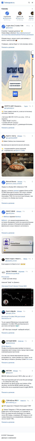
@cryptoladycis (9, 108)
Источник (30, 359)
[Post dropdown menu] (32, 26)
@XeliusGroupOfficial (12, 273)
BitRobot (4, 220)
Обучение (5, 286)
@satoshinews (10, 343)
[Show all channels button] (32, 9)
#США (3, 346)
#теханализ (5, 277)
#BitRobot (7, 216)
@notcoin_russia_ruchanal (14, 183)
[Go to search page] (29, 2)
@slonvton (9, 27)
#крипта (8, 346)
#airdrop (18, 216)
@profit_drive (10, 213)
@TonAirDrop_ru (11, 402)
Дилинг (16, 286)
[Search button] (29, 2)
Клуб (11, 286)
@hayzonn (9, 373)
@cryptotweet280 (11, 138)
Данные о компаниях (8, 438)
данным (16, 190)
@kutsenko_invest (11, 260)
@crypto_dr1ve (10, 313)
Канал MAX (23, 286)
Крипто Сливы (20, 150)
